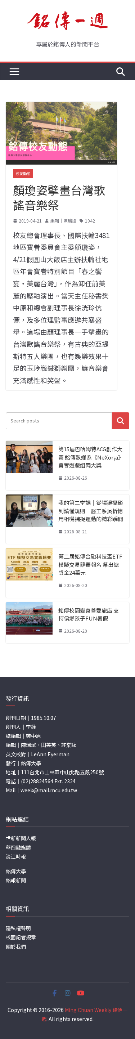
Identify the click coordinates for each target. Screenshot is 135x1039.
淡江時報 (16, 856)
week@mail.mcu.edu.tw (49, 790)
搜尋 (120, 420)
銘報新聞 (16, 880)
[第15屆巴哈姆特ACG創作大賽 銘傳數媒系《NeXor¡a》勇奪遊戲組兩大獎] (29, 465)
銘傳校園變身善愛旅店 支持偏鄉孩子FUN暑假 (88, 614)
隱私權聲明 (18, 928)
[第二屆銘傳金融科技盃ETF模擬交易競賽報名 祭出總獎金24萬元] (29, 572)
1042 (90, 221)
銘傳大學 (16, 871)
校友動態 (23, 173)
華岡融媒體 (18, 847)
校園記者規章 (21, 937)
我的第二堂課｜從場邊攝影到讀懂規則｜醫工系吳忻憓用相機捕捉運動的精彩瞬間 (90, 511)
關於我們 (16, 946)
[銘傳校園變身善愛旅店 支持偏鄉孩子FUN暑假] (29, 623)
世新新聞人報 (21, 838)
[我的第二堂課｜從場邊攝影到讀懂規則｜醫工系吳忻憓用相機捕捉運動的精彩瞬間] (29, 519)
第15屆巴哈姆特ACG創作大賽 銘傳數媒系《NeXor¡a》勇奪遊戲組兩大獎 (90, 457)
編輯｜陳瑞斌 (63, 221)
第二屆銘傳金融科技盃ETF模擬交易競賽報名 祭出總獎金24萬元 (90, 564)
